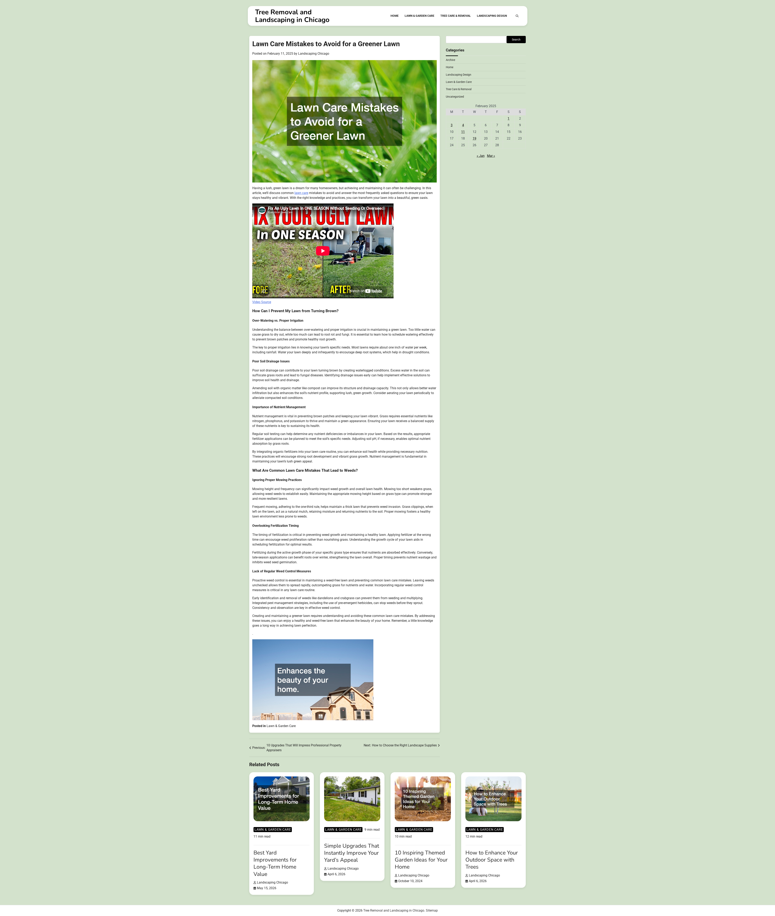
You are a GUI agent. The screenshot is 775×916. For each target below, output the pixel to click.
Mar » (491, 156)
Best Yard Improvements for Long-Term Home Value (275, 863)
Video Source (261, 302)
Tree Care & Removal (455, 15)
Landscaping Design (492, 15)
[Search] (517, 16)
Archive (450, 60)
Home (395, 15)
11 (463, 132)
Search (516, 39)
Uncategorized (455, 96)
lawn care (301, 193)
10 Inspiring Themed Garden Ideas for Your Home (421, 860)
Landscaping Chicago (313, 53)
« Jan (481, 156)
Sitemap (432, 910)
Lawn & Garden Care (419, 15)
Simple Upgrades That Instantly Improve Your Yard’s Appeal (351, 853)
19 (474, 138)
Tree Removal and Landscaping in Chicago (292, 15)
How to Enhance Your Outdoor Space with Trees (491, 860)
